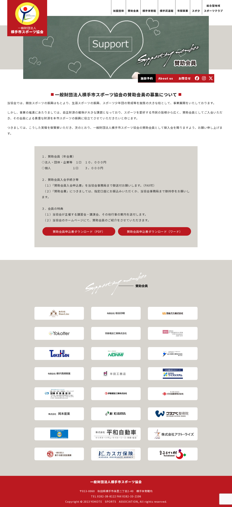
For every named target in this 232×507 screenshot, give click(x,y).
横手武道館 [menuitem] (166, 10)
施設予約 (147, 78)
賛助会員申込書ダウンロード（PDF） (79, 231)
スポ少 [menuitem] (196, 10)
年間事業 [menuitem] (182, 10)
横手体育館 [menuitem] (149, 10)
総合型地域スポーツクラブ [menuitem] (213, 8)
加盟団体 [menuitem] (118, 10)
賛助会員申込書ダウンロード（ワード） (154, 231)
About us (165, 78)
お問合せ (185, 78)
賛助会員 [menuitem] (133, 10)
